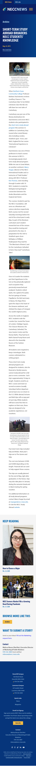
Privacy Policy (27, 757)
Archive (7, 622)
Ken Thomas (13, 181)
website (17, 507)
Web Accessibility (27, 754)
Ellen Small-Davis (7, 50)
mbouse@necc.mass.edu (11, 654)
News (18, 701)
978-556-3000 (18, 681)
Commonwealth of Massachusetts (14, 757)
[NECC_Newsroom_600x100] (15, 9)
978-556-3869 (7, 652)
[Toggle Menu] (31, 9)
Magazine (18, 704)
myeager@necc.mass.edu (19, 502)
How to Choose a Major (11, 568)
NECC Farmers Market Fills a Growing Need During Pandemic (16, 602)
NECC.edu (18, 2)
